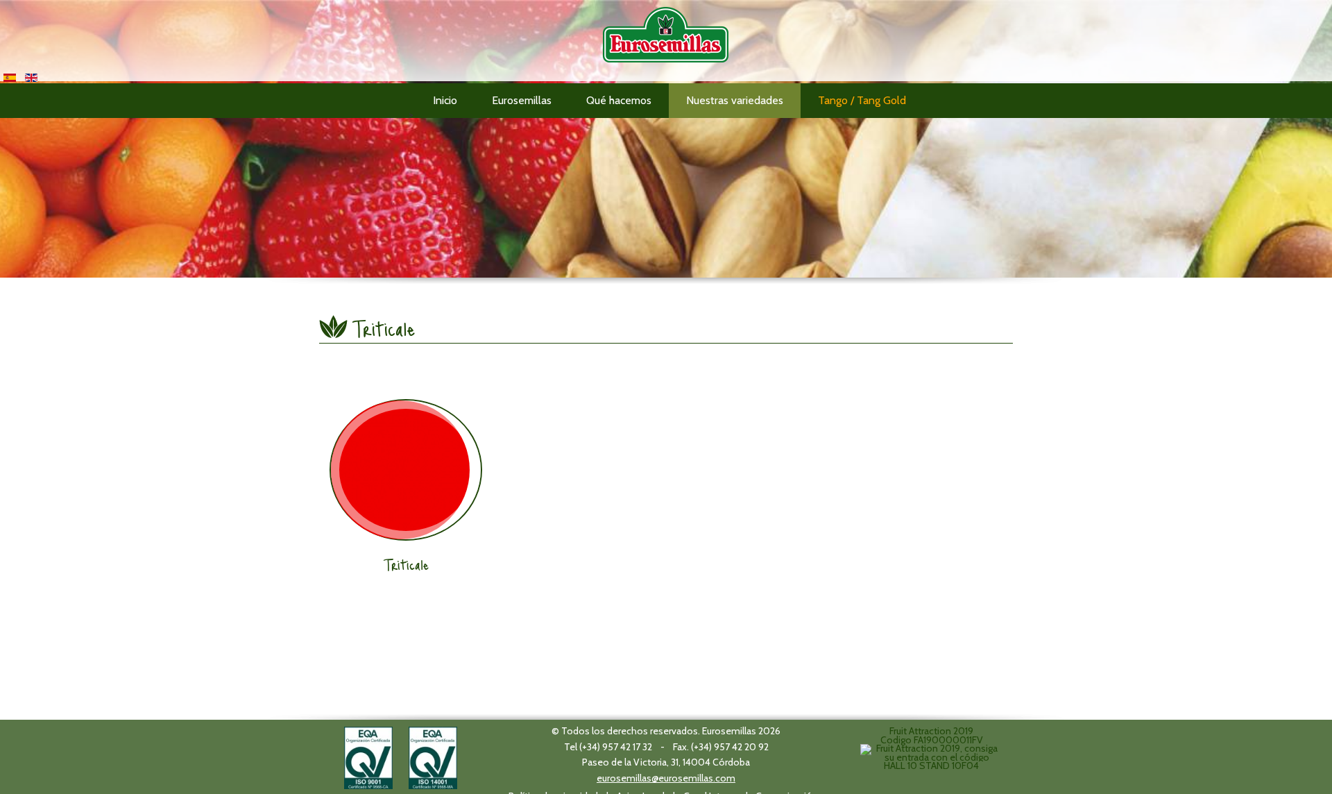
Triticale (406, 564)
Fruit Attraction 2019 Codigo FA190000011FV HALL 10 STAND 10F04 (931, 748)
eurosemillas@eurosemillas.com (666, 778)
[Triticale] (406, 469)
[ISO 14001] (433, 756)
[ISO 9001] (368, 756)
